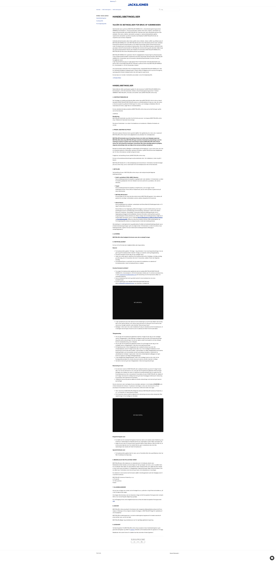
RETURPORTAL (138, 302)
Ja (134, 541)
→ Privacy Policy (117, 77)
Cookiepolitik (99, 21)
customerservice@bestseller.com (127, 274)
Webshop (112, 1)
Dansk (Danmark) (174, 553)
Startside (98, 9)
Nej (141, 541)
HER (114, 501)
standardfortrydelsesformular (126, 283)
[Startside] (138, 5)
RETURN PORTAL (138, 415)
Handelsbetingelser (101, 18)
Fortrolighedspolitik (101, 23)
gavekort (132, 529)
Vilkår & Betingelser (106, 9)
